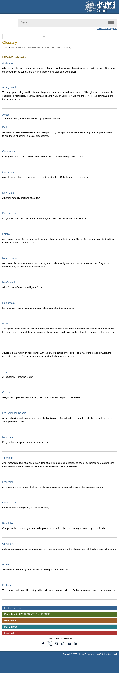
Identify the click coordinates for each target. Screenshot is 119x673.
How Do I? (9, 633)
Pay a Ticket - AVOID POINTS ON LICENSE (27, 614)
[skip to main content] (3, 2)
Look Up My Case (13, 608)
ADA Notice (102, 654)
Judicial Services (18, 47)
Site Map (112, 654)
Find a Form (10, 620)
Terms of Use (90, 654)
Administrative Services (38, 47)
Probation (56, 47)
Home (5, 47)
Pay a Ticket (10, 626)
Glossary (67, 47)
